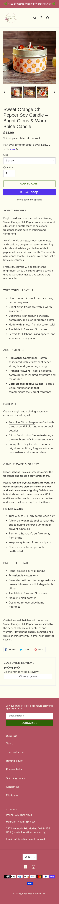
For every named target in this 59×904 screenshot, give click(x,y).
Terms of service (16, 752)
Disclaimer (12, 795)
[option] (16, 92)
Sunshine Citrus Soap (22, 422)
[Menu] (54, 17)
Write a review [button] (28, 676)
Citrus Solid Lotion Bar (22, 435)
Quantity (8, 167)
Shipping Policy (15, 778)
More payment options (29, 199)
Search (10, 743)
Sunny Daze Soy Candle (23, 444)
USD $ (28, 857)
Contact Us (12, 787)
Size (5, 154)
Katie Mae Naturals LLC (34, 893)
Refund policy (14, 761)
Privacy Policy (14, 769)
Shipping (8, 138)
